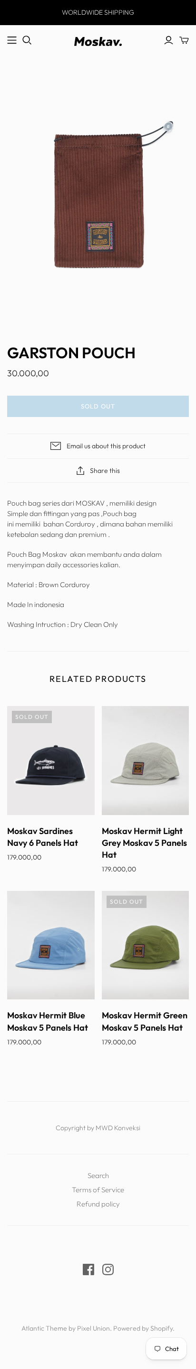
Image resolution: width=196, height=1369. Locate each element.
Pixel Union (93, 1328)
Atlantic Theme (44, 1328)
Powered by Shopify (143, 1328)
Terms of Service (98, 1189)
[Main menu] (12, 40)
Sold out (98, 406)
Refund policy (98, 1203)
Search (98, 1175)
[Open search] (27, 40)
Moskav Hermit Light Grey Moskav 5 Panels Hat (144, 842)
